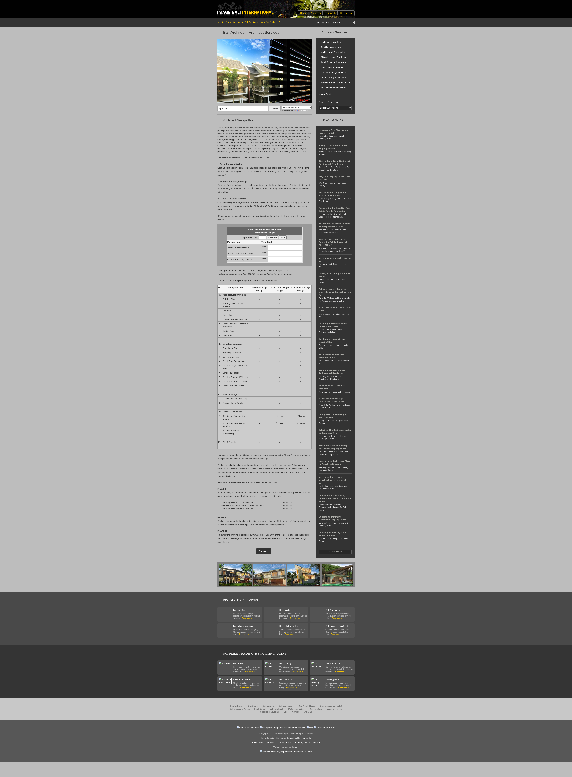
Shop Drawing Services (332, 67)
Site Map (308, 712)
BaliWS (295, 747)
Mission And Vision (226, 22)
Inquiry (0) (330, 13)
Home (303, 13)
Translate (303, 110)
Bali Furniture (285, 679)
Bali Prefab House (306, 706)
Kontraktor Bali (271, 742)
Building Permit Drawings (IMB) (335, 82)
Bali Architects (240, 610)
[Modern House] (304, 574)
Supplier (316, 742)
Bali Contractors (333, 610)
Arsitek (293, 738)
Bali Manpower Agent (243, 626)
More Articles (335, 552)
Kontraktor (307, 738)
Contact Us (346, 13)
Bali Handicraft (332, 663)
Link (285, 712)
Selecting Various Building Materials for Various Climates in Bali (335, 292)
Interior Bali (285, 742)
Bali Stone (238, 663)
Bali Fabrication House (290, 626)
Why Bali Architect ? (270, 22)
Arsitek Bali (257, 742)
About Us (316, 13)
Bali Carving (285, 663)
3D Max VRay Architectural (333, 77)
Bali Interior (285, 610)
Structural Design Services (333, 72)
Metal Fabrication (241, 679)
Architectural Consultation (333, 52)
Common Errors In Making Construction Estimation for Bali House (335, 498)
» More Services (326, 94)
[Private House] (236, 574)
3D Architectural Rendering (333, 57)
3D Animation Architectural (333, 87)
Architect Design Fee (331, 42)
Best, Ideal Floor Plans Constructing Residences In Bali (333, 480)
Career (295, 712)
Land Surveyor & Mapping (333, 62)
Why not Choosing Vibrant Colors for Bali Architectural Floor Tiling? (333, 242)
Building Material (333, 679)
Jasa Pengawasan (301, 742)
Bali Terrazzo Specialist (336, 626)
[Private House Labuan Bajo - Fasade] (339, 574)
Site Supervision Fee (331, 47)
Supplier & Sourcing (269, 712)
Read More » (247, 618)
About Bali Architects (248, 22)
